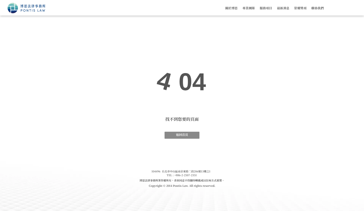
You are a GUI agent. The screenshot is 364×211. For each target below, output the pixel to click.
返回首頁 (182, 134)
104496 (155, 171)
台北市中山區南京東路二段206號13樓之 (185, 171)
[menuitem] (229, 8)
